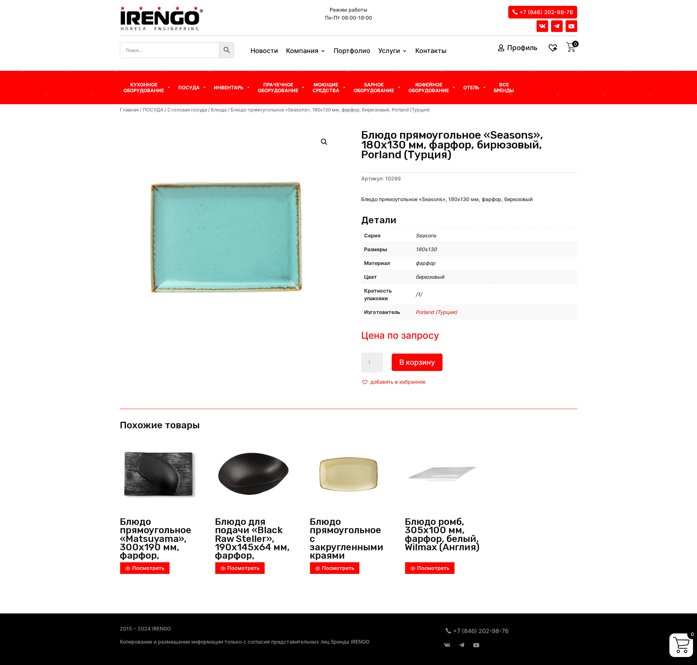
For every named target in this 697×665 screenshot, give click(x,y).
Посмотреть (148, 568)
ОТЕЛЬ (471, 87)
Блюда (219, 110)
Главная (129, 110)
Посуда (189, 87)
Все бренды (504, 87)
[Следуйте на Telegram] (557, 26)
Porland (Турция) (436, 312)
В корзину (417, 362)
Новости (264, 51)
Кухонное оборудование (143, 87)
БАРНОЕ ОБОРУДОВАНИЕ (374, 87)
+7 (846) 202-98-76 (546, 12)
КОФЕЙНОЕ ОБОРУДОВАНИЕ (428, 87)
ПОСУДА (153, 110)
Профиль (522, 48)
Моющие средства (326, 87)
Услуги (389, 51)
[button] (393, 382)
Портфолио (352, 51)
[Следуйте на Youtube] (571, 26)
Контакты (431, 51)
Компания (302, 51)
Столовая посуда (187, 110)
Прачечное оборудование (278, 87)
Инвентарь (229, 87)
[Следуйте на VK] (542, 26)
